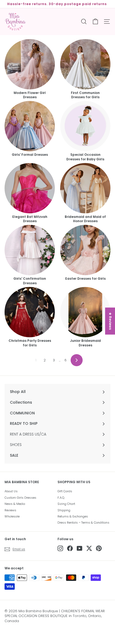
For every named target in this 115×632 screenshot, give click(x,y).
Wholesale (12, 516)
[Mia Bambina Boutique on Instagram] (60, 548)
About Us (11, 491)
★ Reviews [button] (110, 321)
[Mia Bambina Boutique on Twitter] (89, 548)
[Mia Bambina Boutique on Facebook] (70, 548)
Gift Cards (64, 491)
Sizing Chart (66, 504)
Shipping (63, 510)
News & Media (15, 504)
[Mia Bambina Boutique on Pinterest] (99, 548)
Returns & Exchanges (72, 516)
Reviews (10, 510)
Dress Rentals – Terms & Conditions (83, 522)
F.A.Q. (61, 497)
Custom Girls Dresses (20, 497)
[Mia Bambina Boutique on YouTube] (79, 548)
